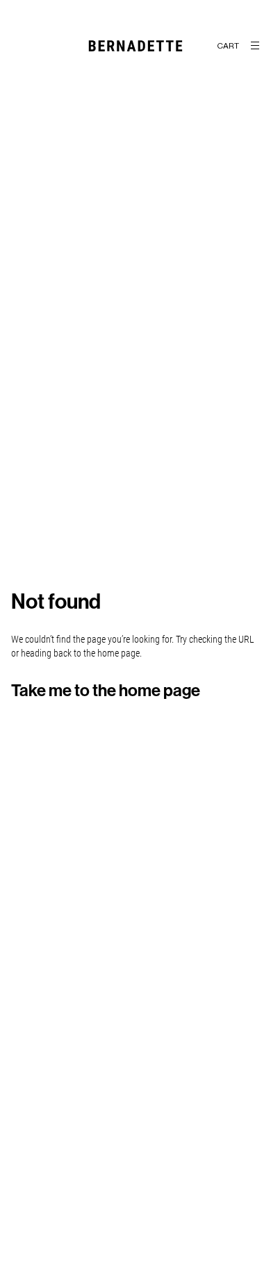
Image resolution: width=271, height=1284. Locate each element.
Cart (228, 46)
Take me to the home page (105, 690)
